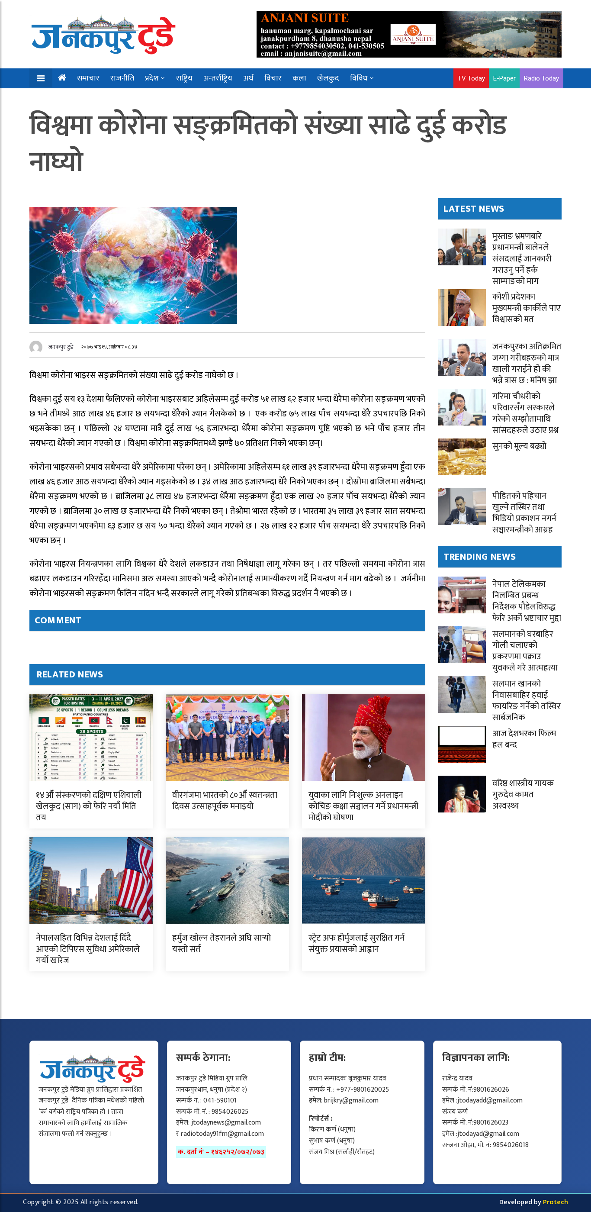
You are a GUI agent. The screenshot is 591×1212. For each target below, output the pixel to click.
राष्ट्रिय (184, 78)
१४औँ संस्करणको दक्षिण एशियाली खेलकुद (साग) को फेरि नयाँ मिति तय (88, 806)
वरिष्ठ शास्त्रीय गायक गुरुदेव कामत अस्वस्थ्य (523, 794)
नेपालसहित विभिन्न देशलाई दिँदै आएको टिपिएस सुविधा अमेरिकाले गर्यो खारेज (88, 949)
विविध (359, 78)
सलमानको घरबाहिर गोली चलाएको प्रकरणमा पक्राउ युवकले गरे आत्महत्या (525, 651)
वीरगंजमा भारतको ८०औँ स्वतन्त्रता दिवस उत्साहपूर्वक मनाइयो (224, 801)
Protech (555, 1202)
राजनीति (122, 78)
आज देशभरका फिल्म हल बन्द (524, 739)
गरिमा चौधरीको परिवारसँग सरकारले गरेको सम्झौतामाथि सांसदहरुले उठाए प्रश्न (525, 413)
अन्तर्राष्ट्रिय (217, 78)
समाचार (88, 78)
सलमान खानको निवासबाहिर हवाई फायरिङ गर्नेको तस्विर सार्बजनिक (526, 701)
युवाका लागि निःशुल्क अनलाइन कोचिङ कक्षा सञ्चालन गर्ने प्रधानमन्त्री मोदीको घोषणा (363, 806)
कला (299, 78)
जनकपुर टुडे (61, 347)
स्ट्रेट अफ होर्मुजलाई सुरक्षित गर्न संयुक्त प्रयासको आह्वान (356, 944)
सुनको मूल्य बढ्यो (519, 446)
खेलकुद (328, 78)
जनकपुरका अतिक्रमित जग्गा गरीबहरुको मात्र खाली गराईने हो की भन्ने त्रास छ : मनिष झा (527, 363)
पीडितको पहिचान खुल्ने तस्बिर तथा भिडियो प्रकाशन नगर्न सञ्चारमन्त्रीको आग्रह (524, 513)
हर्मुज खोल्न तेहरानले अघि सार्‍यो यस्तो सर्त (221, 944)
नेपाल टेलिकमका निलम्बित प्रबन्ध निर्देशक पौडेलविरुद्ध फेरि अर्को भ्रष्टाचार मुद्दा (526, 601)
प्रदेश (152, 78)
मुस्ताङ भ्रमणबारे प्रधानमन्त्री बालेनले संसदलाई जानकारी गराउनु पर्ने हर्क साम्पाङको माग (522, 259)
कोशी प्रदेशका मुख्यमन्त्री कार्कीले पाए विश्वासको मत (526, 308)
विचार (273, 78)
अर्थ (248, 78)
